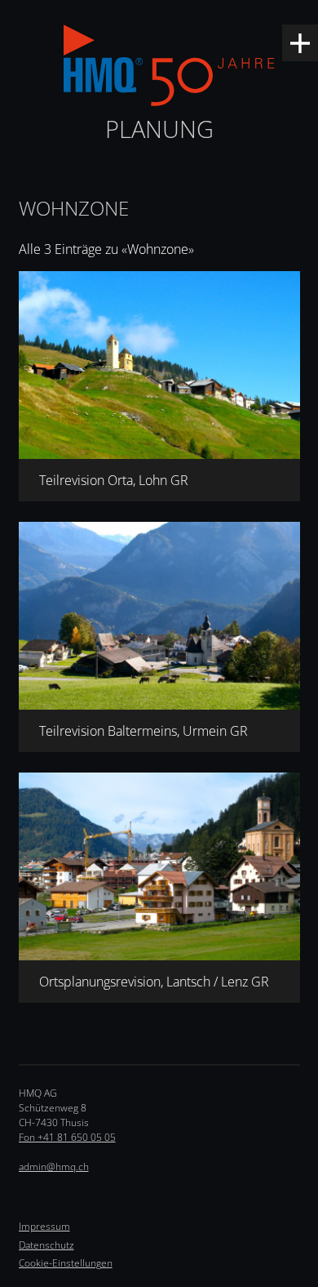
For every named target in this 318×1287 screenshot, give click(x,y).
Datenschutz (46, 1245)
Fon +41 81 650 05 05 (67, 1137)
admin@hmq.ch (54, 1166)
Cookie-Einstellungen (66, 1263)
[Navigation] (300, 42)
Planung (159, 129)
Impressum (44, 1226)
